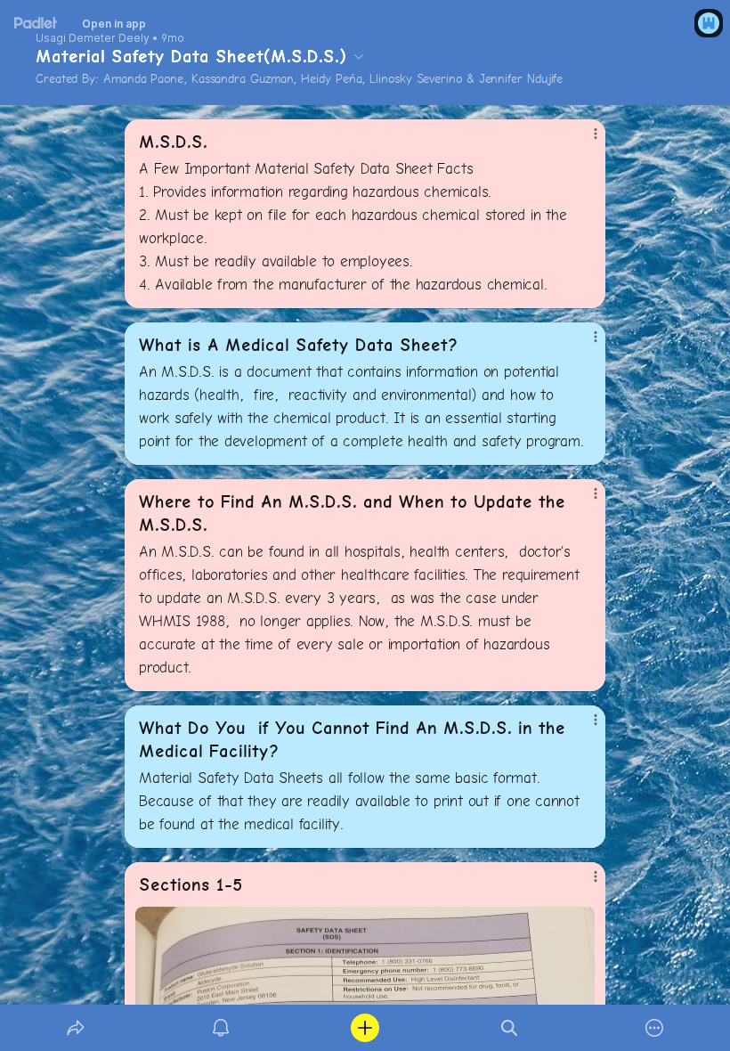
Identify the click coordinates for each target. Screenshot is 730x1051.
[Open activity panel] (221, 1028)
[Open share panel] (75, 1028)
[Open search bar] (509, 1027)
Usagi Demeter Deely (93, 38)
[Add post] (365, 1028)
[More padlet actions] (654, 1028)
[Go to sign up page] (708, 23)
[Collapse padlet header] (358, 56)
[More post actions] (584, 140)
